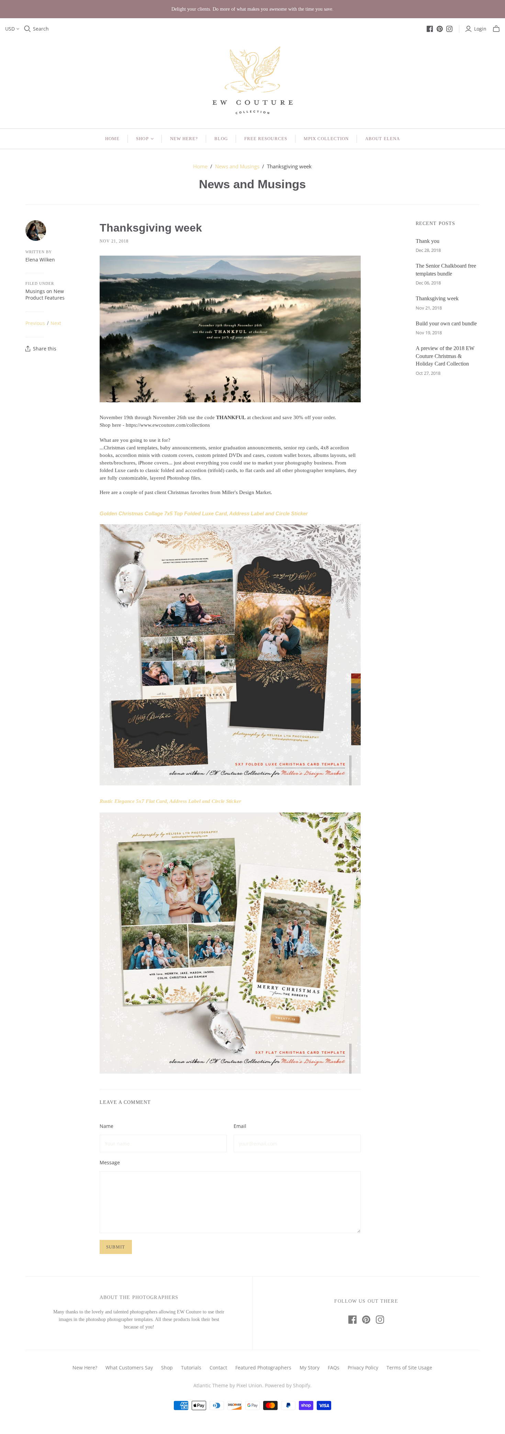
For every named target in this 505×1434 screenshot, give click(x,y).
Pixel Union (249, 1385)
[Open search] (27, 28)
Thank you (427, 241)
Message (110, 1162)
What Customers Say (129, 1367)
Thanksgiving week (437, 298)
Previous (35, 323)
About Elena (382, 138)
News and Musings (237, 166)
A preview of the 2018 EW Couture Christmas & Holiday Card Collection (445, 356)
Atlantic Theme (210, 1385)
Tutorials (191, 1367)
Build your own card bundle (446, 323)
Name (106, 1126)
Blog (221, 138)
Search (41, 28)
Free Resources (265, 138)
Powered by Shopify (287, 1385)
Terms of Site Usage (409, 1367)
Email (240, 1126)
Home (112, 138)
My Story (309, 1367)
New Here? (184, 138)
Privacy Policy (363, 1367)
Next (55, 323)
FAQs (333, 1367)
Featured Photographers (263, 1367)
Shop (142, 138)
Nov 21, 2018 (114, 241)
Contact (218, 1367)
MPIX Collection (326, 138)
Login (480, 28)
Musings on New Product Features (45, 294)
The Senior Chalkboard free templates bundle (446, 269)
